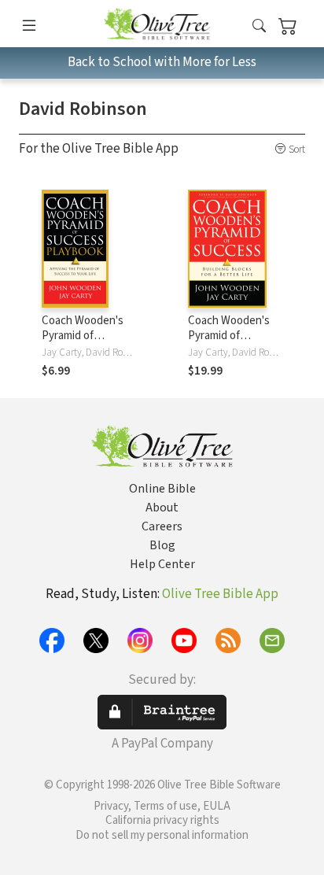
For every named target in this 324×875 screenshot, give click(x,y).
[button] (259, 26)
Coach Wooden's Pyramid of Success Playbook (86, 335)
